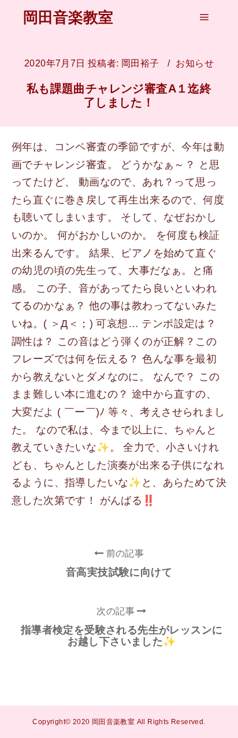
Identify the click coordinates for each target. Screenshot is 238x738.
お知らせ (195, 63)
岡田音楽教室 (68, 17)
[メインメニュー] (204, 17)
